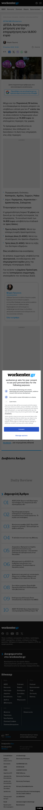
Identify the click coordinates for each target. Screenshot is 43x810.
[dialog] (21, 405)
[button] (21, 401)
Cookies (39, 808)
